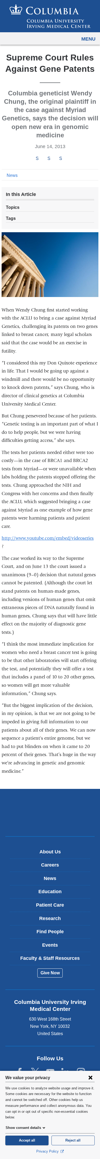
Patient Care (50, 905)
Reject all (73, 1140)
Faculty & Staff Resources (50, 958)
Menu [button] (88, 39)
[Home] (50, 16)
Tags (11, 218)
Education (50, 891)
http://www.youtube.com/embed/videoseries (50, 538)
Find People (50, 931)
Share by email (68, 159)
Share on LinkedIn (60, 158)
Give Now (50, 973)
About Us (50, 851)
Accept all (27, 1140)
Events (50, 945)
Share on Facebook (37, 158)
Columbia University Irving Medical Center (50, 804)
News (12, 175)
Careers (50, 865)
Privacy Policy (48, 1151)
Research (50, 918)
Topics (12, 207)
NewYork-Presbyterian (50, 821)
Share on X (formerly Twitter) (48, 158)
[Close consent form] (90, 1077)
